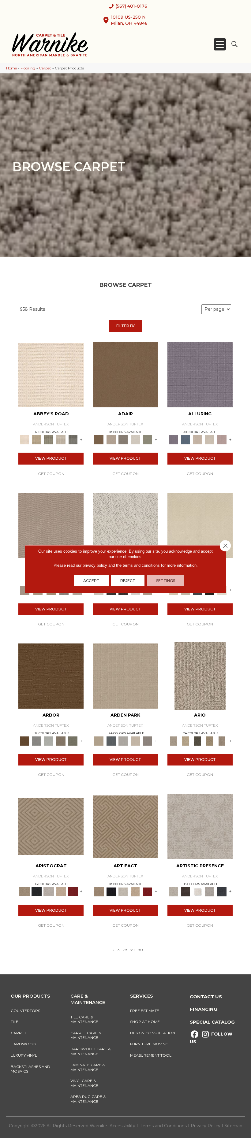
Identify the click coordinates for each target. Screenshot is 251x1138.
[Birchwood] (51, 826)
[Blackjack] (37, 891)
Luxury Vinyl (24, 1055)
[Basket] (51, 524)
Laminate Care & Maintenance (87, 1067)
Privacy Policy (206, 1126)
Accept (91, 580)
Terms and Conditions (163, 1126)
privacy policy (95, 565)
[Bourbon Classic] (125, 374)
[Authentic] (125, 675)
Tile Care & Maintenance (84, 1019)
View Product (51, 458)
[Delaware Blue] (73, 439)
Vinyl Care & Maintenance (84, 1083)
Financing (203, 1009)
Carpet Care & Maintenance (85, 1035)
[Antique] (185, 740)
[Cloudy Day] (123, 740)
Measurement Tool (150, 1055)
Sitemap (233, 1126)
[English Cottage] (147, 439)
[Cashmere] (61, 891)
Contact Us (206, 996)
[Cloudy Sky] (37, 740)
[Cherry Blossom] (73, 891)
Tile (14, 1021)
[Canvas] (125, 524)
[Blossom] (222, 439)
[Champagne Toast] (111, 439)
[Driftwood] (61, 740)
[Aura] (51, 374)
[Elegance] (135, 439)
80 (140, 950)
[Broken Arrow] (222, 740)
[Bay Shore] (210, 740)
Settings (165, 580)
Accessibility (122, 1126)
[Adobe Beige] (200, 675)
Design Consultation (152, 1033)
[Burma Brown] (185, 891)
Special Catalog (212, 1022)
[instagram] (205, 1034)
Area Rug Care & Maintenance (88, 1099)
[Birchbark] (210, 439)
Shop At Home (145, 1021)
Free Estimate (144, 1010)
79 (132, 950)
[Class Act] (123, 439)
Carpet (45, 68)
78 (125, 950)
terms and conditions (141, 565)
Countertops (25, 1010)
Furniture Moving (150, 1044)
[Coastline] (48, 740)
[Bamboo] (37, 439)
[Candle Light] (198, 891)
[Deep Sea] (222, 891)
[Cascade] (48, 891)
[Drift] (135, 740)
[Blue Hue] (111, 740)
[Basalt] (198, 439)
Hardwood (23, 1044)
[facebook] (194, 1034)
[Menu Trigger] (220, 44)
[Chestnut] (51, 675)
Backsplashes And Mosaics (30, 1069)
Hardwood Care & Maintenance (90, 1051)
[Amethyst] (200, 374)
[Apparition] (198, 740)
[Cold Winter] (210, 891)
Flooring (28, 68)
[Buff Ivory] (200, 524)
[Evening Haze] (147, 740)
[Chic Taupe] (61, 439)
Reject (127, 580)
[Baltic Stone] (200, 826)
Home (11, 68)
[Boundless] (48, 439)
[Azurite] (185, 439)
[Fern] (73, 740)
